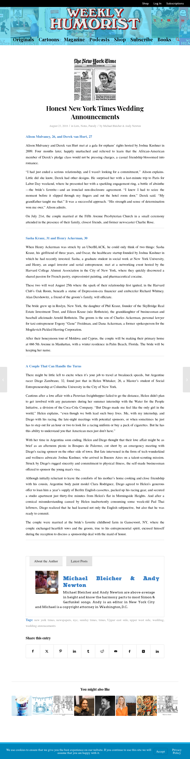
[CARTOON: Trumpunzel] (3, 379)
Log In (158, 3)
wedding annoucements (41, 626)
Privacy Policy (177, 751)
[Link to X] (155, 20)
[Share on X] (47, 651)
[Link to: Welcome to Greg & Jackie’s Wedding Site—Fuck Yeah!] (22, 706)
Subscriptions (175, 3)
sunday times (88, 620)
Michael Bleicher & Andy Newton (122, 126)
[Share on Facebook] (33, 651)
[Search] (177, 39)
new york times (44, 620)
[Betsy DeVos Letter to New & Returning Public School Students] (186, 379)
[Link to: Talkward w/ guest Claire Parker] (84, 706)
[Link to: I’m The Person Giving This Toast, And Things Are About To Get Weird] (147, 706)
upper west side (140, 620)
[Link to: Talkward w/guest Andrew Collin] (105, 706)
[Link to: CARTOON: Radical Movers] (63, 706)
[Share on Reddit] (102, 651)
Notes (84, 126)
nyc (75, 620)
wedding (158, 620)
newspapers (63, 620)
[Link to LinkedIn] (182, 20)
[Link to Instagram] (175, 20)
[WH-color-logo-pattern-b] (94, 20)
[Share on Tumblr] (88, 651)
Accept (160, 751)
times (102, 620)
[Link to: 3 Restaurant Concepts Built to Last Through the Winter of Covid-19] (42, 706)
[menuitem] (145, 3)
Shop (145, 3)
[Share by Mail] (116, 651)
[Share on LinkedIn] (74, 651)
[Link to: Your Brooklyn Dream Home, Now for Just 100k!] (126, 706)
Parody (92, 126)
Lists (76, 126)
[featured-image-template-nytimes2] (95, 80)
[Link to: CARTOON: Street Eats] (168, 706)
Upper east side (117, 620)
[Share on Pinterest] (60, 651)
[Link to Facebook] (161, 20)
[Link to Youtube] (168, 20)
